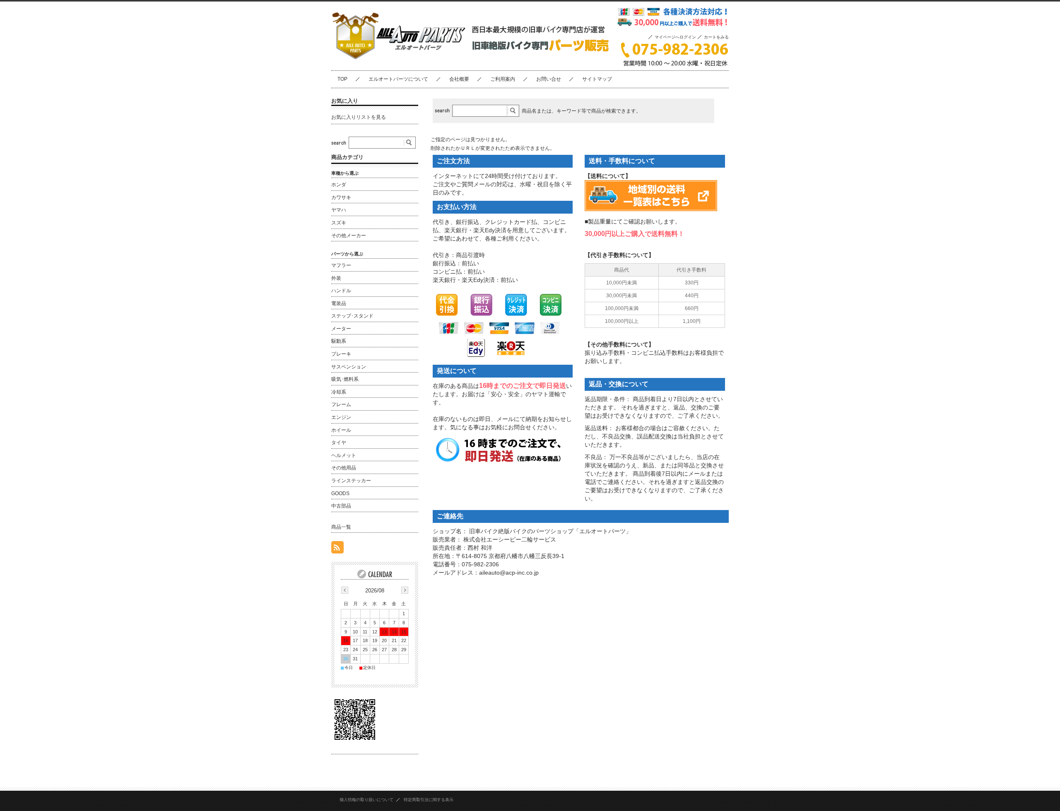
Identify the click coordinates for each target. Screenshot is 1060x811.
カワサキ (341, 197)
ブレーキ (341, 354)
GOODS (340, 493)
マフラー (341, 265)
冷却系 (338, 392)
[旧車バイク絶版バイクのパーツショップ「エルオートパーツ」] (398, 63)
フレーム (341, 404)
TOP (342, 79)
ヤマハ (338, 210)
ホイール (341, 430)
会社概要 (459, 79)
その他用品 (343, 468)
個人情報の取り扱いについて (366, 799)
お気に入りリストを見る (358, 117)
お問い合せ (548, 79)
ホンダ (338, 185)
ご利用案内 (502, 79)
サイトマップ (597, 79)
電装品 (338, 303)
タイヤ (338, 442)
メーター (341, 329)
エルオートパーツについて (398, 79)
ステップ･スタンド (352, 316)
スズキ (338, 223)
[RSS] (337, 549)
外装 (336, 278)
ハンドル (341, 291)
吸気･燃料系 (345, 379)
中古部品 (341, 506)
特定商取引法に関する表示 (428, 799)
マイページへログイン (675, 37)
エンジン (341, 417)
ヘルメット (343, 455)
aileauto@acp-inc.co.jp (509, 572)
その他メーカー (348, 235)
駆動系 (338, 341)
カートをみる (716, 37)
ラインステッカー (351, 481)
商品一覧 (341, 527)
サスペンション (348, 367)
